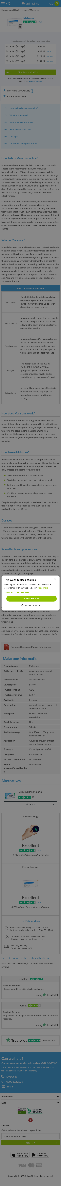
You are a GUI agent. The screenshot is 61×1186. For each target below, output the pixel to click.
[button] (30, 592)
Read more (43, 588)
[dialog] (31, 592)
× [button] (55, 579)
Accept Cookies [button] (31, 598)
